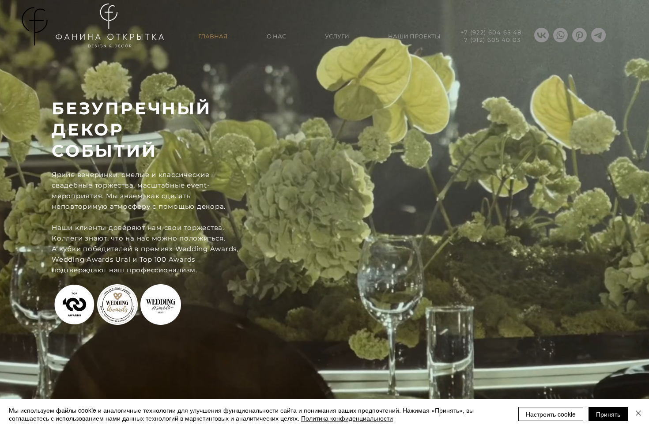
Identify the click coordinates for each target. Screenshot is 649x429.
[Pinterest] (579, 35)
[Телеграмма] (598, 35)
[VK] (541, 35)
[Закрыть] (638, 414)
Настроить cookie (551, 414)
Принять (608, 414)
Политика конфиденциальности (347, 418)
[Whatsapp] (560, 35)
